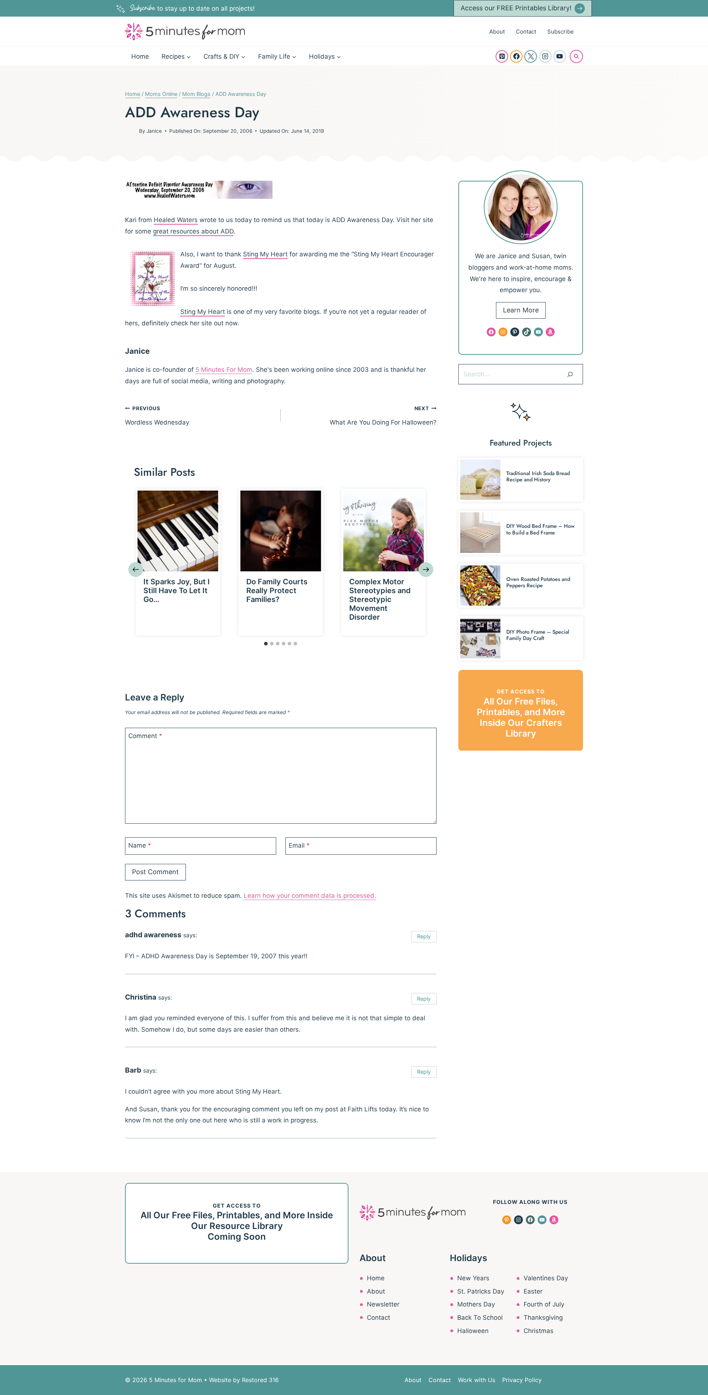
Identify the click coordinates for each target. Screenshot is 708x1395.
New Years (473, 1278)
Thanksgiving (543, 1317)
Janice (154, 131)
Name (139, 845)
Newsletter (383, 1304)
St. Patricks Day (480, 1291)
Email (299, 845)
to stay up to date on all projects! (192, 8)
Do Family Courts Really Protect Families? (277, 590)
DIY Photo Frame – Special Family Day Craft (537, 635)
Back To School (480, 1317)
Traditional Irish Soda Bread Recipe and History (538, 476)
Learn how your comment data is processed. (310, 895)
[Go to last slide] (135, 569)
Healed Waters (176, 220)
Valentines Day (546, 1278)
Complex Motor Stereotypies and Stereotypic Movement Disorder (380, 599)
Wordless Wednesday (157, 415)
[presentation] (178, 531)
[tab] (266, 643)
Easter (533, 1291)
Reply (424, 936)
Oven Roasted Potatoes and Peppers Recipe (538, 582)
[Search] (570, 374)
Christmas (538, 1331)
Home (140, 56)
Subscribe (560, 31)
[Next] (426, 569)
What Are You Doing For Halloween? (383, 415)
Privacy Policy (522, 1380)
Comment (145, 736)
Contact (526, 31)
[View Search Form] (576, 56)
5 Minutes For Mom (223, 369)
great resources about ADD (193, 231)
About (497, 31)
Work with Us (476, 1380)
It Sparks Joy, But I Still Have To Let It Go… (176, 590)
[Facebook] (516, 56)
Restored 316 (260, 1380)
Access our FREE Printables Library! (516, 8)
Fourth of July (544, 1304)
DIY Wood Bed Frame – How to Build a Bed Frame (540, 529)
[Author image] (130, 130)
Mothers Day (476, 1304)
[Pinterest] (502, 56)
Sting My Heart (265, 254)
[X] (530, 56)
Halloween (473, 1331)
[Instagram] (545, 56)
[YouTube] (559, 56)
